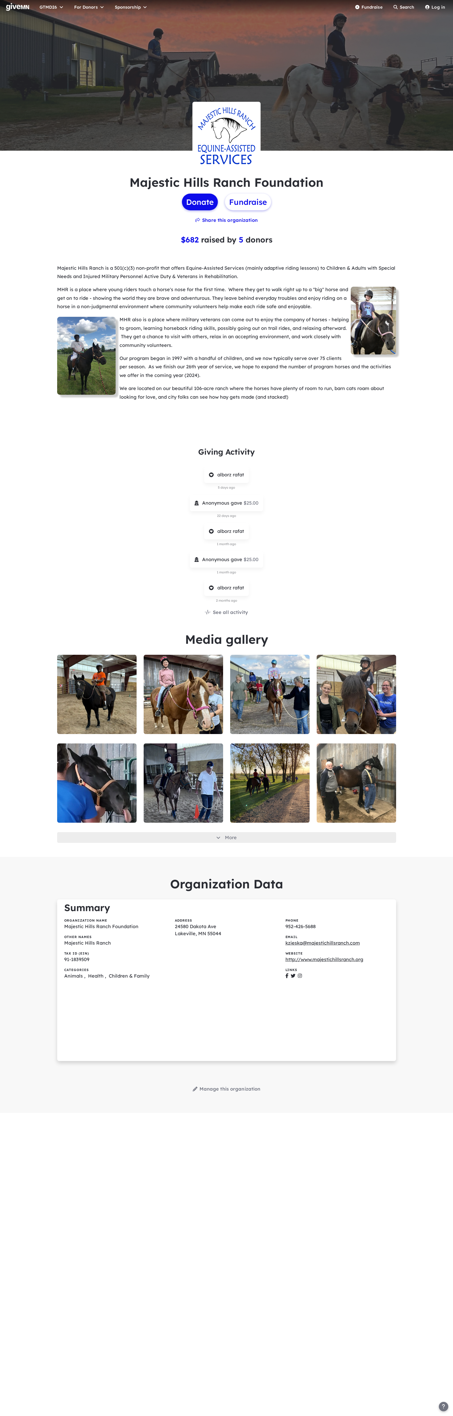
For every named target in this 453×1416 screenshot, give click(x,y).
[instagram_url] (300, 976)
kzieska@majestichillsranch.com (322, 943)
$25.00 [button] (251, 503)
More (231, 837)
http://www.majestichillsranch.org (324, 959)
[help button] (443, 1406)
